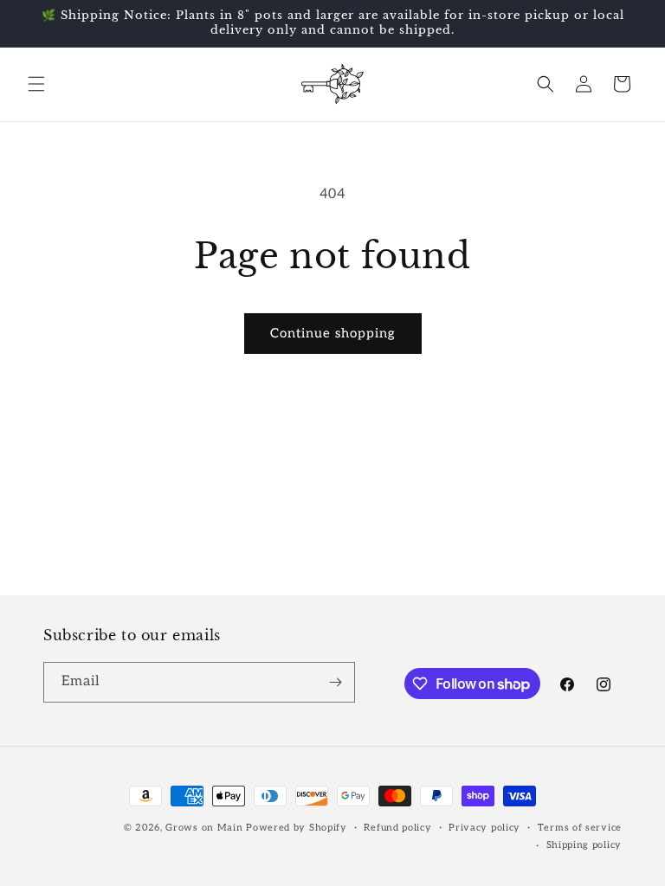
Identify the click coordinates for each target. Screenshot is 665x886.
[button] (36, 84)
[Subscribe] (335, 682)
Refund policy (397, 827)
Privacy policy (484, 827)
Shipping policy (584, 845)
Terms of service (580, 827)
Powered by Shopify (296, 827)
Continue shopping (333, 333)
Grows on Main (203, 827)
